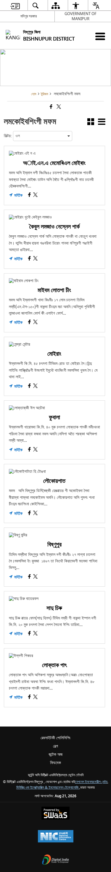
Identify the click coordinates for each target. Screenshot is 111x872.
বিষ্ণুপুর (54, 544)
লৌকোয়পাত (54, 481)
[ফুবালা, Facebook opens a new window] (29, 450)
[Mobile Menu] (100, 36)
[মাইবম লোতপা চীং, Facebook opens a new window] (29, 323)
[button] (91, 123)
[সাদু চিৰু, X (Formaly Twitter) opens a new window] (35, 634)
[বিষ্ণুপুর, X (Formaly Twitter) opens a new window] (35, 577)
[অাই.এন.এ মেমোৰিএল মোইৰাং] (54, 153)
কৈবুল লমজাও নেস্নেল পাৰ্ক (54, 226)
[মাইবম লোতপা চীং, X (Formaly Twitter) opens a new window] (35, 323)
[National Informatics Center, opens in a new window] (55, 837)
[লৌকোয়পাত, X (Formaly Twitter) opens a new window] (35, 514)
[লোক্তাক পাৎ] (54, 656)
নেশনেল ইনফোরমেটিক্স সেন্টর (91, 781)
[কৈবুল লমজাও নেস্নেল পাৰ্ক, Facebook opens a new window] (29, 259)
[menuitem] (15, 5)
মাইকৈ (17, 195)
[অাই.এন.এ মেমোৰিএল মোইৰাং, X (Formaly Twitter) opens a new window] (35, 195)
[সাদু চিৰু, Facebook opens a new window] (29, 634)
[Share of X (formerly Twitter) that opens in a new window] (58, 107)
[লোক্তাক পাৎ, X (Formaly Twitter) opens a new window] (35, 698)
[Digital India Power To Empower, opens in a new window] (56, 860)
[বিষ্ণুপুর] (54, 535)
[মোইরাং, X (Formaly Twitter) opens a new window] (35, 387)
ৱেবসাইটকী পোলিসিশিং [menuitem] (55, 738)
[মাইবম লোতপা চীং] (54, 281)
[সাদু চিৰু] (54, 598)
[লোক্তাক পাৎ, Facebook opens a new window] (29, 698)
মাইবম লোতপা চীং (54, 290)
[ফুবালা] (54, 408)
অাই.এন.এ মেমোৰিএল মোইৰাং (54, 163)
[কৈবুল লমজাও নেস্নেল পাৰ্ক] (54, 217)
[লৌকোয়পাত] (54, 471)
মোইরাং (54, 353)
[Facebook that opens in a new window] (50, 107)
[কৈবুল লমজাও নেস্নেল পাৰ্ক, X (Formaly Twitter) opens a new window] (35, 259)
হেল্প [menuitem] (55, 746)
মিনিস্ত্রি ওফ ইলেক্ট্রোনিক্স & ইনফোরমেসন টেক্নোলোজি (47, 787)
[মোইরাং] (54, 344)
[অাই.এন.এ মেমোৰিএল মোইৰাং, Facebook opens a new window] (29, 195)
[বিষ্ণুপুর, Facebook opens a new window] (29, 577)
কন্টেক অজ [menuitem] (55, 754)
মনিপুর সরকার (28, 16)
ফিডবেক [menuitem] (55, 763)
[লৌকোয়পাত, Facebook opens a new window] (29, 514)
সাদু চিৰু (54, 608)
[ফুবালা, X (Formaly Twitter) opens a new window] (35, 450)
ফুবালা (54, 417)
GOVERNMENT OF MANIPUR (80, 16)
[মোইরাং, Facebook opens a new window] (29, 387)
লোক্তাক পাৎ (54, 665)
